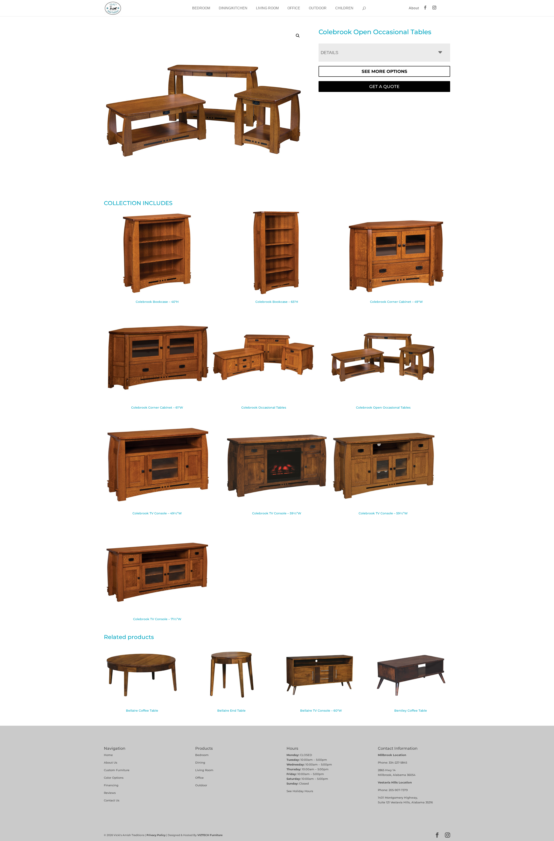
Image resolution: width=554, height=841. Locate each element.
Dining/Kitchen (233, 8)
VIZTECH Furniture (210, 835)
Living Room (267, 8)
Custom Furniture (116, 770)
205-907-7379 (398, 790)
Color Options (114, 777)
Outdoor (318, 8)
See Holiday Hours (300, 791)
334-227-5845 (398, 762)
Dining (200, 762)
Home (108, 755)
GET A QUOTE (384, 86)
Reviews (110, 792)
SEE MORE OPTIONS (384, 71)
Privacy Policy (156, 835)
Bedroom (201, 8)
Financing (111, 785)
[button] (298, 36)
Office (293, 8)
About (414, 8)
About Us (110, 762)
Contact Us (111, 800)
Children (344, 8)
